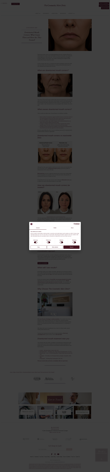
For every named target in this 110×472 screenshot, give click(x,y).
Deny (39, 247)
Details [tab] (55, 227)
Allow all (71, 247)
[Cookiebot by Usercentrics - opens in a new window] (74, 224)
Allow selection (55, 247)
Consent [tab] (38, 227)
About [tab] (72, 227)
